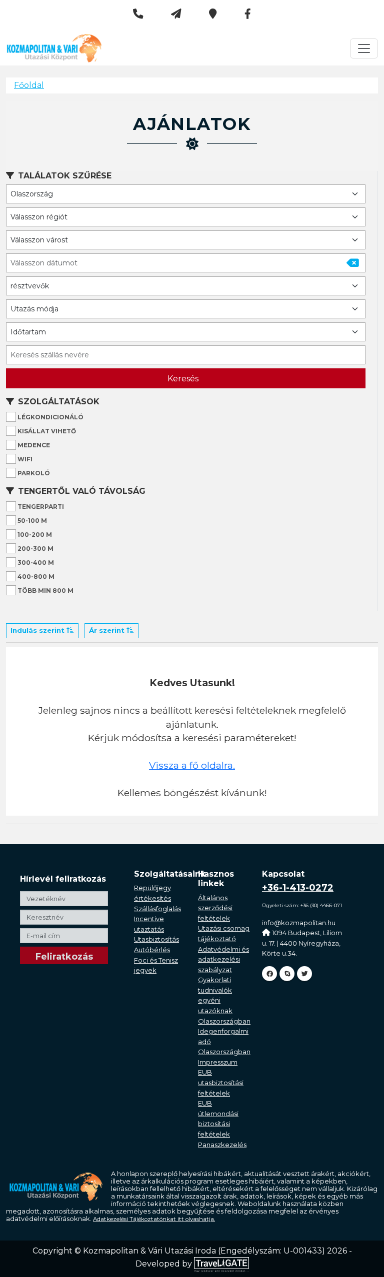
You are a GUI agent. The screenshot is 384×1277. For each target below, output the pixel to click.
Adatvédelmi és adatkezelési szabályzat (223, 959)
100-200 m (34, 534)
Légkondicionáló (50, 417)
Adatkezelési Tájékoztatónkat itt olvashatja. (154, 1219)
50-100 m (31, 520)
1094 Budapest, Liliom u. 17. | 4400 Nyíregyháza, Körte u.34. (302, 943)
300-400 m (35, 562)
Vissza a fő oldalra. (192, 765)
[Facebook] (269, 973)
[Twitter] (304, 973)
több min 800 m (45, 590)
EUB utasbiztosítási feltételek (221, 1082)
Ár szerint (107, 630)
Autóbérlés (152, 950)
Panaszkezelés (222, 1145)
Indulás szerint (38, 630)
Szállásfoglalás (157, 909)
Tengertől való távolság (82, 491)
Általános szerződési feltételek (215, 908)
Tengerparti (40, 506)
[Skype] (287, 973)
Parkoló (33, 473)
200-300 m (35, 548)
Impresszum (218, 1062)
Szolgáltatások (59, 401)
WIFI (24, 459)
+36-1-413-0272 (298, 887)
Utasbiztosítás (156, 939)
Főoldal (29, 85)
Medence (33, 445)
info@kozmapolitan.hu (299, 923)
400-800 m (35, 576)
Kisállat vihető (46, 431)
